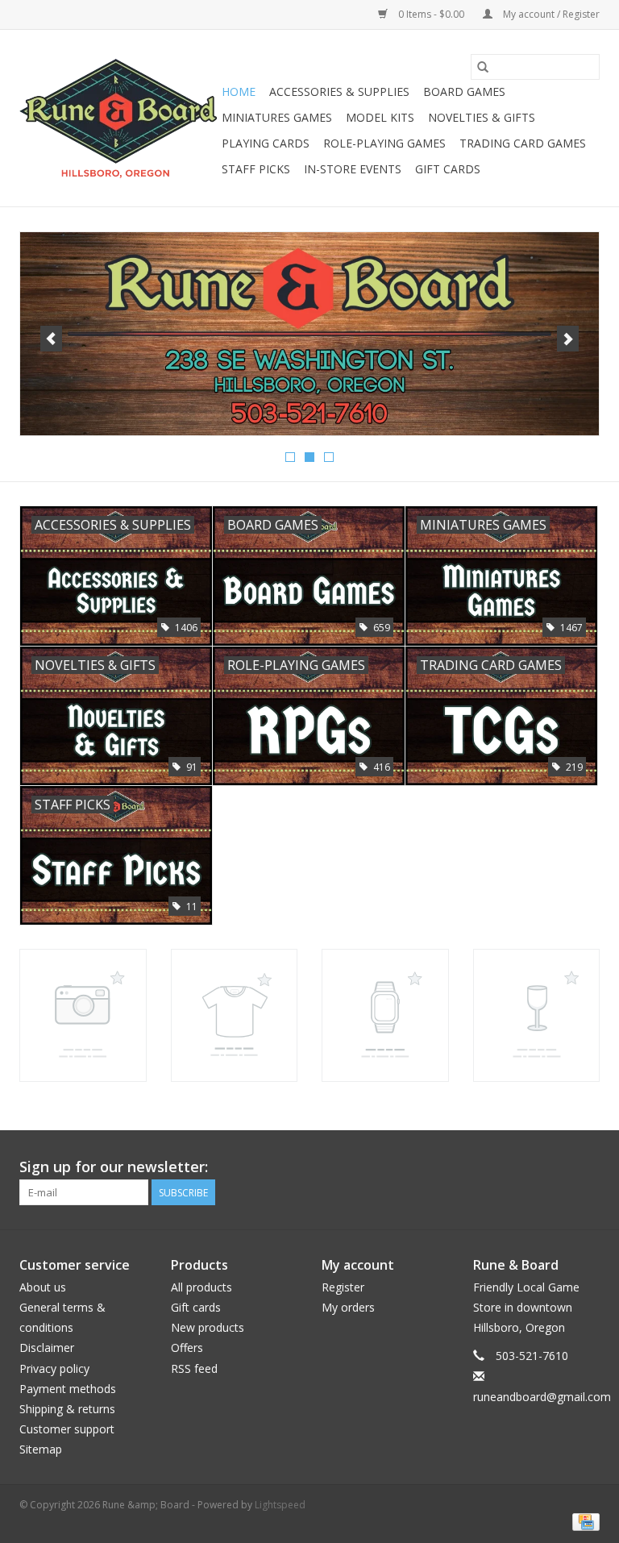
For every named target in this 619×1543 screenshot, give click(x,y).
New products (207, 1327)
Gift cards (447, 169)
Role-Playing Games (384, 143)
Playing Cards (266, 143)
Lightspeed (280, 1505)
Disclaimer (46, 1347)
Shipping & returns (67, 1408)
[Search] (483, 67)
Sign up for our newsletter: (113, 1166)
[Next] (568, 338)
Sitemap (40, 1449)
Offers (187, 1347)
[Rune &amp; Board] (118, 118)
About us (42, 1287)
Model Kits (380, 117)
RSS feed (194, 1368)
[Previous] (51, 338)
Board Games (464, 91)
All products (201, 1287)
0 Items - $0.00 (431, 14)
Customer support (66, 1429)
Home (238, 91)
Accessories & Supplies (339, 91)
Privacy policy (54, 1368)
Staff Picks (256, 169)
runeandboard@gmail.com (542, 1396)
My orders (348, 1307)
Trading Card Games (522, 143)
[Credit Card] (583, 1521)
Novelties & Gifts (481, 117)
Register (343, 1287)
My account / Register (550, 14)
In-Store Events (352, 169)
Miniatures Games (277, 117)
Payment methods (67, 1388)
